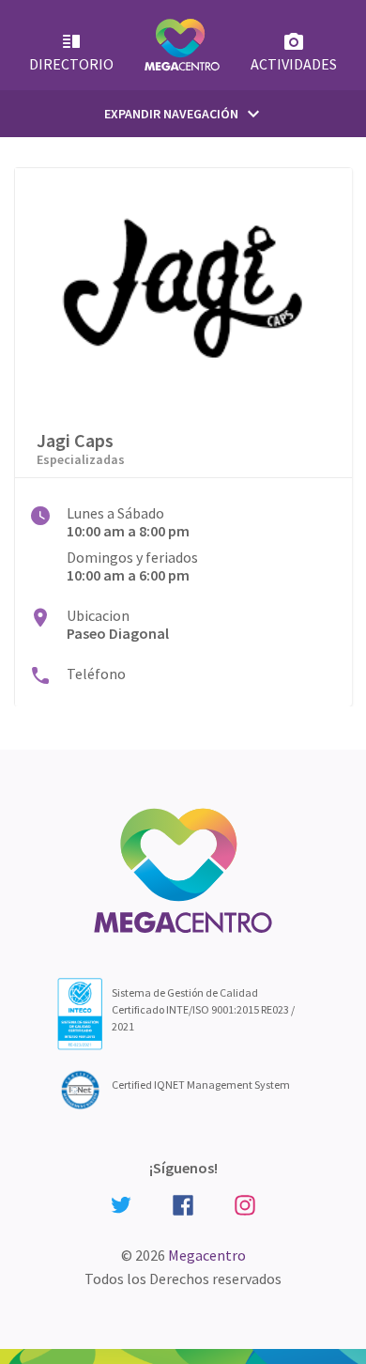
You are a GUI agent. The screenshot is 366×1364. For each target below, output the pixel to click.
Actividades (294, 63)
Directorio (71, 63)
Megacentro (207, 1255)
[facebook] (183, 1203)
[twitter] (121, 1203)
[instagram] (245, 1203)
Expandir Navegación (184, 113)
